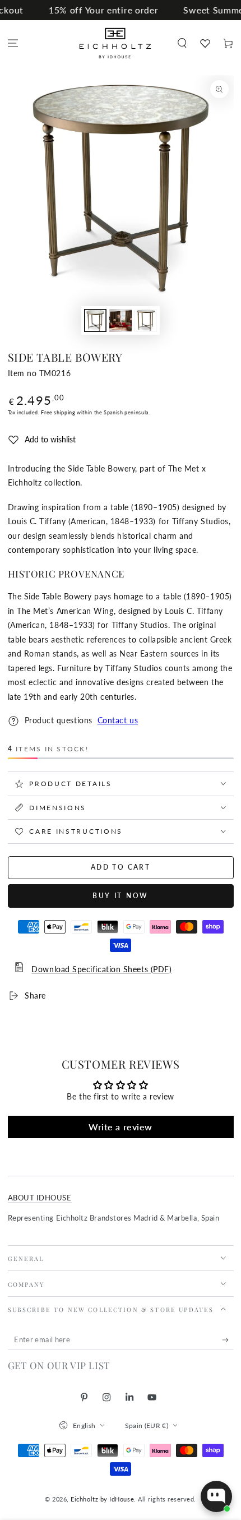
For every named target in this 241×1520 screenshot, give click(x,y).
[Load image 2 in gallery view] (120, 320)
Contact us (118, 720)
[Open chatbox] (216, 1496)
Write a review (120, 1126)
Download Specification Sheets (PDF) (101, 969)
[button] (182, 43)
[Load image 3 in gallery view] (146, 320)
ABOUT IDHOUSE (40, 1198)
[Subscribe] (228, 1340)
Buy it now (120, 895)
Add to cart (120, 867)
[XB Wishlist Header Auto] (205, 43)
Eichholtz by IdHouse (102, 1499)
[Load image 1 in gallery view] (95, 320)
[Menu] (13, 43)
